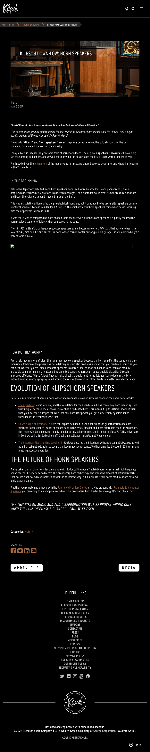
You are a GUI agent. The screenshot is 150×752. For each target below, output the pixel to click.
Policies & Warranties (75, 659)
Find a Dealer (75, 601)
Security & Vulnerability (75, 667)
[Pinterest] (88, 676)
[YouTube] (81, 676)
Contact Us (75, 628)
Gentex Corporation (104, 730)
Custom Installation (75, 609)
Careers (75, 652)
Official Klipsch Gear (75, 613)
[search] (133, 9)
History (29, 531)
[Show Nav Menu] (141, 9)
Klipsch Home (8, 24)
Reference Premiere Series (72, 487)
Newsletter (75, 640)
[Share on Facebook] (13, 551)
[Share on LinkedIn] (26, 551)
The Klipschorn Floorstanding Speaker (39, 442)
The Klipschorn (26, 405)
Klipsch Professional (75, 605)
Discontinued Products (75, 620)
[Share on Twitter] (20, 551)
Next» (129, 568)
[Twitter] (62, 676)
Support (75, 624)
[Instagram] (75, 676)
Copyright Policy (75, 663)
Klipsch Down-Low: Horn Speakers (62, 24)
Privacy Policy (75, 656)
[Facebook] (69, 676)
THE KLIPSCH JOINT (30, 24)
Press (75, 632)
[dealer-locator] (127, 9)
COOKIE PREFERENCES (75, 737)
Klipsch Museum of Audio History (75, 648)
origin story (40, 163)
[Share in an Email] (33, 551)
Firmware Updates (75, 617)
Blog (75, 636)
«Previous (26, 568)
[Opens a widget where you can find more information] (135, 745)
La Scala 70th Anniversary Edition (36, 424)
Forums (75, 644)
